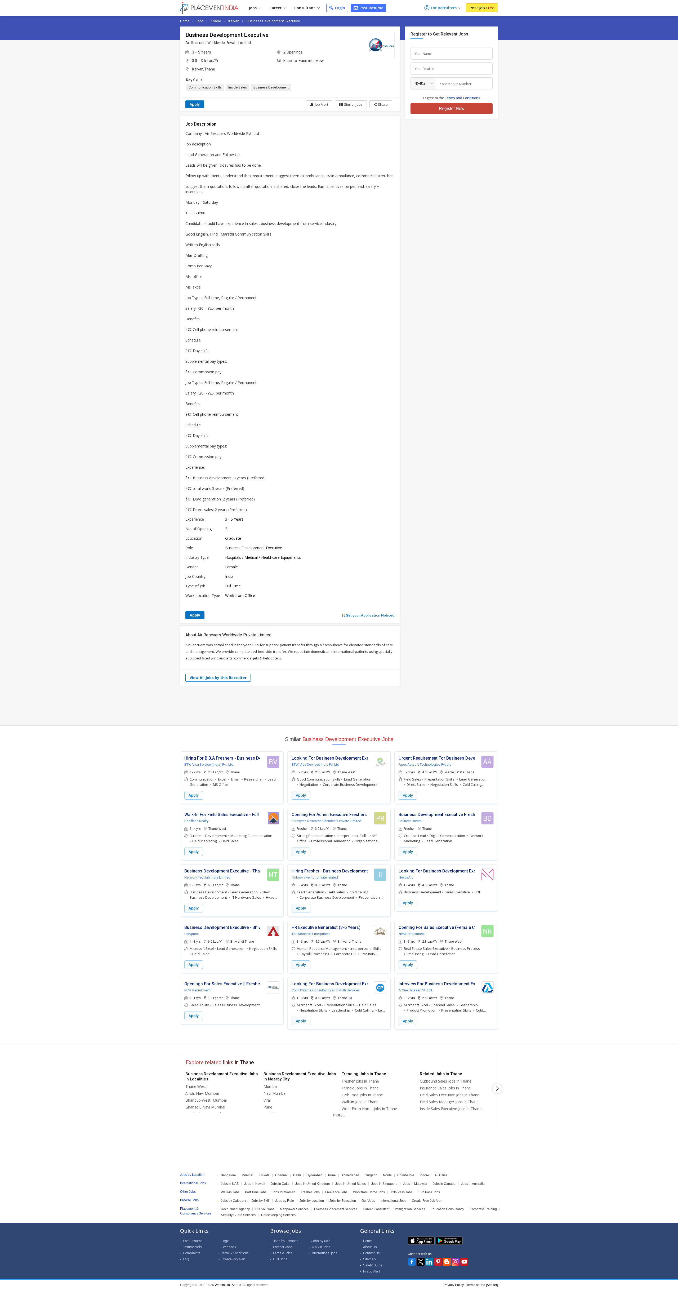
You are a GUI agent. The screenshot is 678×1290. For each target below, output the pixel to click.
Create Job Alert (233, 1259)
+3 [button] (350, 998)
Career (276, 7)
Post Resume (370, 7)
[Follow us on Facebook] (412, 1262)
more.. (339, 1115)
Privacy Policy (454, 1285)
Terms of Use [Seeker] (482, 1285)
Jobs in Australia (473, 1183)
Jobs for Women (283, 1192)
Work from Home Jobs (369, 1192)
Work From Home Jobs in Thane (369, 1108)
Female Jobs (282, 1253)
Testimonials (192, 1247)
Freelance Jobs (336, 1192)
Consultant (305, 7)
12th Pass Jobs (401, 1192)
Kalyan (233, 21)
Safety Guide (372, 1265)
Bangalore (228, 1175)
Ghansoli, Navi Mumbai (205, 1107)
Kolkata (264, 1175)
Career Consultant (376, 1209)
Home (185, 21)
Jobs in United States (350, 1183)
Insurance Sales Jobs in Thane (445, 1087)
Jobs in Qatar (280, 1183)
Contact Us (371, 1253)
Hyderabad (314, 1175)
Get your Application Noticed (370, 615)
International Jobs (393, 1200)
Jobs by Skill (261, 1200)
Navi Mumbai (275, 1093)
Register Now (452, 108)
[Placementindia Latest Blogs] (447, 1262)
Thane (216, 21)
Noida (387, 1175)
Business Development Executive (273, 21)
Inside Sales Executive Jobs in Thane (450, 1108)
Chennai (281, 1175)
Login (339, 7)
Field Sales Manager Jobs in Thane (449, 1101)
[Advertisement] (339, 705)
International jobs (324, 1253)
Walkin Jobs (320, 1247)
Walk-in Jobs (230, 1192)
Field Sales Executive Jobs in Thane (449, 1094)
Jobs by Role (284, 1200)
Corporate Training (483, 1209)
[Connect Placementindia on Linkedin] (429, 1262)
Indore (424, 1175)
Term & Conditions (235, 1253)
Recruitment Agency (235, 1209)
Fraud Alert (371, 1271)
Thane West (195, 1086)
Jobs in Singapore (384, 1183)
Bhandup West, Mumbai (206, 1100)
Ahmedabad (350, 1175)
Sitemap (369, 1259)
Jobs (253, 7)
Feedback (228, 1247)
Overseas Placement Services (335, 1209)
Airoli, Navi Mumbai (202, 1093)
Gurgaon (371, 1175)
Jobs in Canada (444, 1183)
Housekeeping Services (278, 1215)
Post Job (481, 7)
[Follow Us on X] (421, 1262)
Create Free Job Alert (427, 1200)
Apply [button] (194, 795)
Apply (195, 104)
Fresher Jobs (310, 1192)
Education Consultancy (447, 1209)
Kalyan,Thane (203, 69)
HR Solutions (264, 1209)
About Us (370, 1247)
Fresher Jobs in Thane (360, 1081)
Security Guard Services (238, 1215)
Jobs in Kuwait (254, 1183)
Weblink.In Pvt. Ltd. (228, 1285)
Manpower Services (294, 1209)
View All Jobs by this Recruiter (218, 677)
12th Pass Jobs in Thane (362, 1094)
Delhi (297, 1175)
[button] (380, 104)
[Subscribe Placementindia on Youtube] (464, 1262)
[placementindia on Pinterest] (438, 1262)
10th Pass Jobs (429, 1192)
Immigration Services (410, 1209)
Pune (268, 1107)
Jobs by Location (312, 1200)
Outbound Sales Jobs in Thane (445, 1081)
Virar (267, 1100)
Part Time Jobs (255, 1192)
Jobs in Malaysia (415, 1183)
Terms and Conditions (462, 97)
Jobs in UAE (230, 1183)
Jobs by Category (233, 1200)
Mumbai (271, 1086)
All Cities (441, 1175)
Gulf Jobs (368, 1200)
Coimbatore (405, 1175)
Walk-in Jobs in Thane (360, 1101)
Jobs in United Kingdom (312, 1183)
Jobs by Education (342, 1200)
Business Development (271, 87)
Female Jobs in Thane (360, 1087)
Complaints (191, 1253)
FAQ (186, 1259)
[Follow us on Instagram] (456, 1262)
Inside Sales (237, 87)
